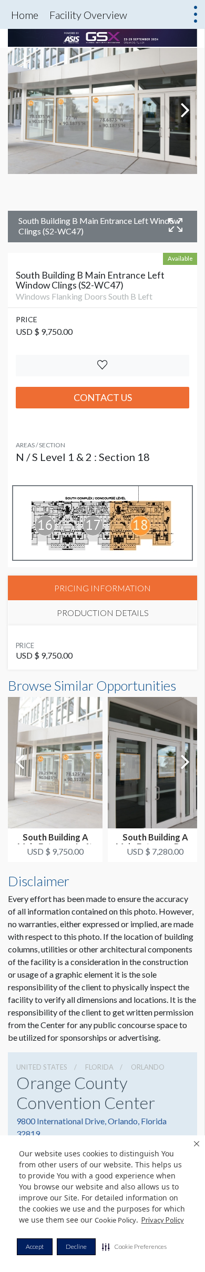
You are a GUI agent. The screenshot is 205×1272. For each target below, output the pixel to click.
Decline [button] (76, 1246)
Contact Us (103, 397)
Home (24, 14)
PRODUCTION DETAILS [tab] (103, 613)
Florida (99, 1067)
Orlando (148, 1067)
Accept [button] (35, 1246)
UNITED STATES (41, 1067)
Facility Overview (88, 14)
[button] (134, 1246)
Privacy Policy (162, 1220)
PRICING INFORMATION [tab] (102, 588)
